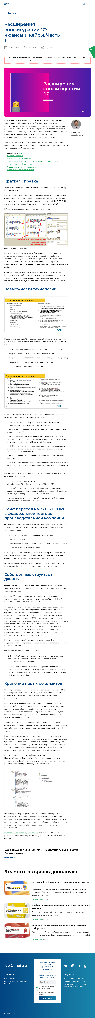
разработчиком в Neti (60, 60)
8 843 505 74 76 (10, 978)
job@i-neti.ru (15, 966)
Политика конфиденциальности (74, 981)
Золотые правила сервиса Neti (74, 978)
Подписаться (10, 858)
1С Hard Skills (13, 48)
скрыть (21, 153)
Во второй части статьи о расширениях (21, 833)
